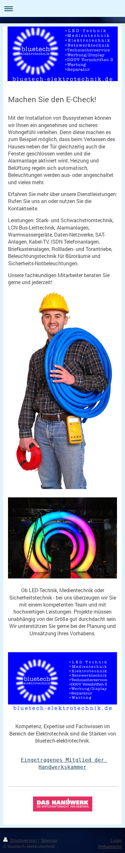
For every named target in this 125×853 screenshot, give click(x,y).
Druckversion (23, 840)
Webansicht (110, 846)
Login (116, 840)
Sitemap (49, 840)
